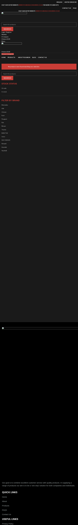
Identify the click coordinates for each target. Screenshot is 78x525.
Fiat (3, 122)
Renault (4, 143)
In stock (4, 92)
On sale (4, 88)
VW (3, 108)
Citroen (4, 112)
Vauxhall (4, 150)
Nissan (4, 126)
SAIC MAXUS (6, 140)
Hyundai (4, 147)
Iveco (3, 136)
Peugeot (4, 119)
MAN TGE (5, 133)
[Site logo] (14, 17)
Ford (3, 115)
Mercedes (5, 105)
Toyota (4, 129)
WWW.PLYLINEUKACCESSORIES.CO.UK (31, 5)
